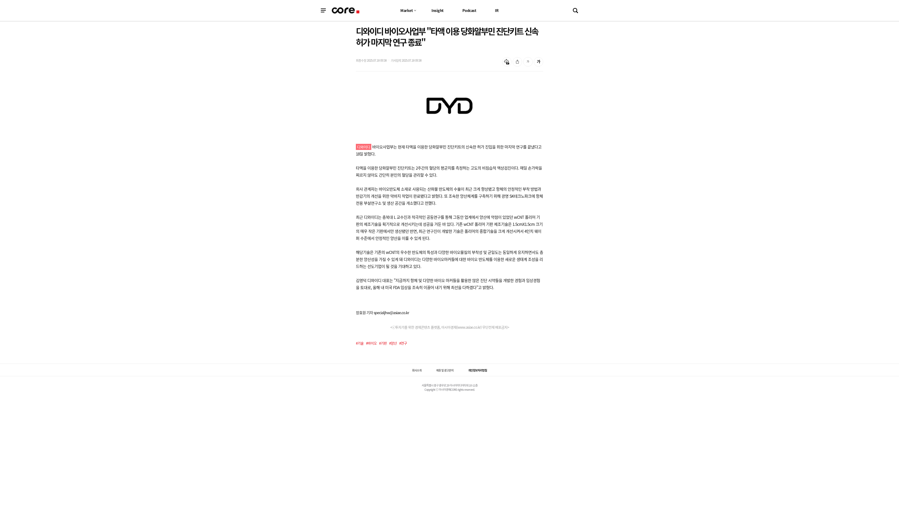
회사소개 (416, 370)
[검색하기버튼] (575, 10)
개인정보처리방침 (477, 370)
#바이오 (371, 343)
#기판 (383, 343)
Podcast (469, 10)
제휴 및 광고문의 (444, 370)
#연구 (403, 343)
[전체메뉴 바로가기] (323, 11)
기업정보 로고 (346, 10)
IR (496, 10)
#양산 (393, 343)
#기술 (360, 343)
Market (406, 10)
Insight (437, 10)
